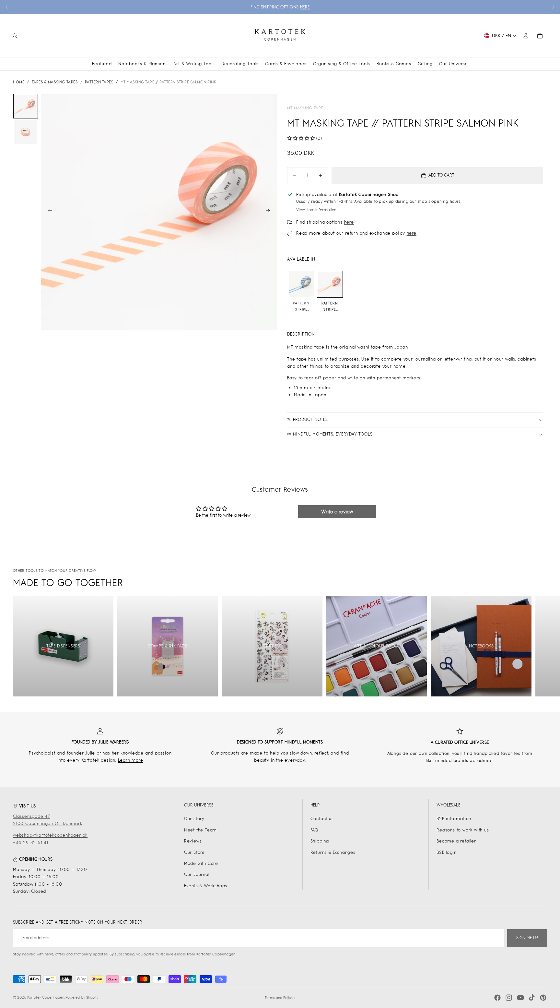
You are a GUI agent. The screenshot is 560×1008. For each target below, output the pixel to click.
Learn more (130, 760)
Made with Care (201, 863)
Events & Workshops (205, 885)
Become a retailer (456, 841)
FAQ (314, 830)
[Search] (15, 36)
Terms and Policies (280, 998)
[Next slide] (553, 7)
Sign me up (527, 937)
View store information (316, 210)
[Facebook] (497, 998)
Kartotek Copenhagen (45, 997)
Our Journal (196, 874)
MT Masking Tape (305, 108)
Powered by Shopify (82, 997)
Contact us (322, 818)
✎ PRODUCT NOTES (307, 419)
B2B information (454, 818)
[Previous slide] (7, 7)
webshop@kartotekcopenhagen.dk (50, 835)
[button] (301, 138)
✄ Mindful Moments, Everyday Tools (329, 434)
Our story (194, 818)
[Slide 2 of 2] (25, 132)
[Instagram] (509, 998)
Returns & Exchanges (333, 852)
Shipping (319, 841)
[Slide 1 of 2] (25, 106)
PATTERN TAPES (99, 82)
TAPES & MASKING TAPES (55, 82)
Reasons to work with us (463, 830)
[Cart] (540, 36)
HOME (18, 82)
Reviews (193, 841)
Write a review (337, 511)
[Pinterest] (543, 998)
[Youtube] (520, 998)
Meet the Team (200, 830)
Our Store (194, 852)
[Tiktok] (532, 998)
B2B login (446, 852)
